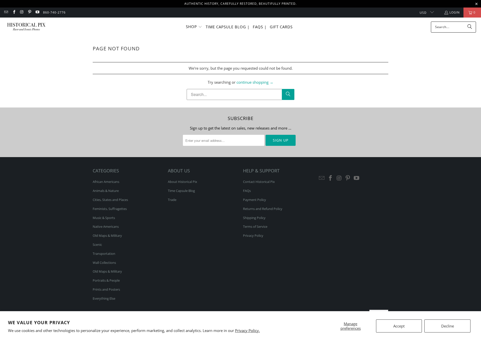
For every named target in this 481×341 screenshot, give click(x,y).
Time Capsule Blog (181, 190)
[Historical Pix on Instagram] (22, 12)
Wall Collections (104, 262)
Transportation (104, 253)
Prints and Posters (106, 289)
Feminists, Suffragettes (110, 208)
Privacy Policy (253, 235)
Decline (447, 325)
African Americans (106, 181)
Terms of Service (255, 226)
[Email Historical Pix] (6, 12)
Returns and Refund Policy (262, 208)
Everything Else (104, 298)
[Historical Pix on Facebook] (14, 12)
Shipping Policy (254, 217)
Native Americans (106, 226)
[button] (194, 27)
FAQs (247, 190)
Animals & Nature (106, 190)
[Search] (469, 27)
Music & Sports (104, 217)
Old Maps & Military (107, 235)
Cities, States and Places (110, 199)
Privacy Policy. (247, 330)
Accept (399, 325)
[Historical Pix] (26, 27)
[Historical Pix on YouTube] (37, 12)
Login (454, 12)
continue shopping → (254, 82)
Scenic (97, 244)
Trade (172, 199)
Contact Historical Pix (259, 181)
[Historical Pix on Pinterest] (29, 12)
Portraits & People (106, 280)
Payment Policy (254, 199)
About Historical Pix (182, 181)
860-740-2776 (54, 12)
